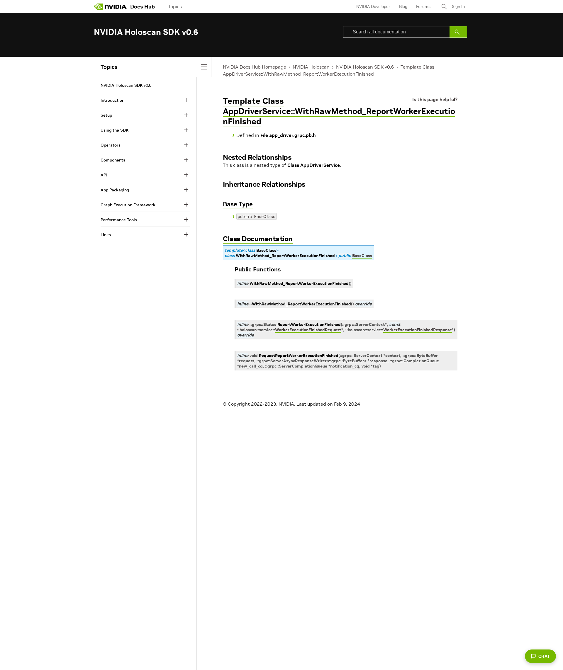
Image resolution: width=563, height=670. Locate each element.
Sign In (458, 6)
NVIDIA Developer (373, 6)
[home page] (110, 6)
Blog (403, 6)
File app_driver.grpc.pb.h (288, 135)
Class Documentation (258, 238)
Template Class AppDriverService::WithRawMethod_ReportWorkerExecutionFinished (339, 111)
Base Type (238, 204)
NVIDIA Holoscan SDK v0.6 (365, 67)
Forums (423, 6)
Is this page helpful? (434, 99)
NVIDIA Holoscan (311, 67)
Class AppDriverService (313, 165)
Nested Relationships (257, 157)
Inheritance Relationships (264, 184)
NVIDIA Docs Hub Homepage (254, 67)
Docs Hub (142, 6)
